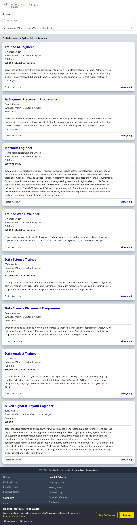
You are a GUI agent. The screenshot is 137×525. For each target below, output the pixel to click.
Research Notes (11, 491)
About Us (8, 503)
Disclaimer (54, 502)
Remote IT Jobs (10, 486)
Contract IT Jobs (11, 482)
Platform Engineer (18, 148)
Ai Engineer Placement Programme (31, 99)
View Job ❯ (126, 87)
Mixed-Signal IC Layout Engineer (29, 406)
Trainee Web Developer (22, 214)
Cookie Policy (55, 492)
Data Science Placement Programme (32, 308)
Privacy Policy (55, 487)
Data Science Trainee (20, 259)
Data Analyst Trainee (20, 353)
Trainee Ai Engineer (19, 47)
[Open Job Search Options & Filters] (5, 5)
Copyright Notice (57, 482)
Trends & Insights (30, 5)
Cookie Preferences (59, 497)
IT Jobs (6, 477)
